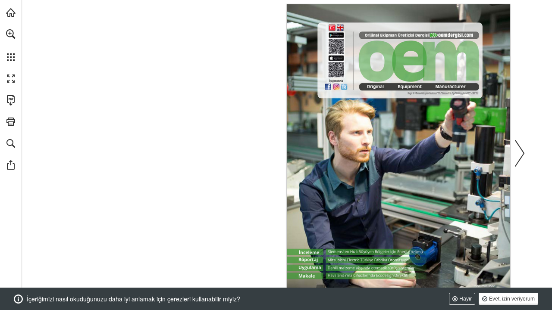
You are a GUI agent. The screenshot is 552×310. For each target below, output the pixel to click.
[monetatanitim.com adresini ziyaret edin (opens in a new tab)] (11, 12)
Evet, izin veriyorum (512, 299)
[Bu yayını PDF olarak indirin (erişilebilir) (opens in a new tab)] (11, 100)
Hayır (465, 299)
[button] (11, 34)
